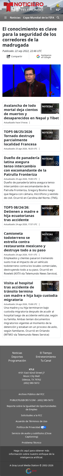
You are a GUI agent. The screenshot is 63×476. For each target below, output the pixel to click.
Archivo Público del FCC (31, 394)
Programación (17, 360)
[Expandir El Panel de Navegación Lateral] (5, 17)
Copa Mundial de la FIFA (38, 17)
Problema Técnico (31, 442)
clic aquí (24, 450)
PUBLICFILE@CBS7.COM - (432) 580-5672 (31, 400)
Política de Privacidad (28, 427)
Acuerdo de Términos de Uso (31, 421)
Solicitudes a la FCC (31, 415)
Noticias (15, 17)
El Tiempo (46, 353)
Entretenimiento (46, 356)
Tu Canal (46, 360)
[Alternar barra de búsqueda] (58, 17)
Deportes (17, 356)
